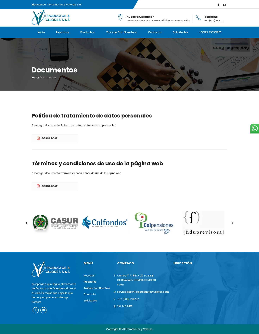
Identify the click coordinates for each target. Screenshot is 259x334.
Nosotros (62, 32)
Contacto (154, 32)
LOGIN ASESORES (210, 32)
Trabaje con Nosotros (121, 32)
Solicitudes (180, 32)
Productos (87, 32)
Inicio (41, 32)
